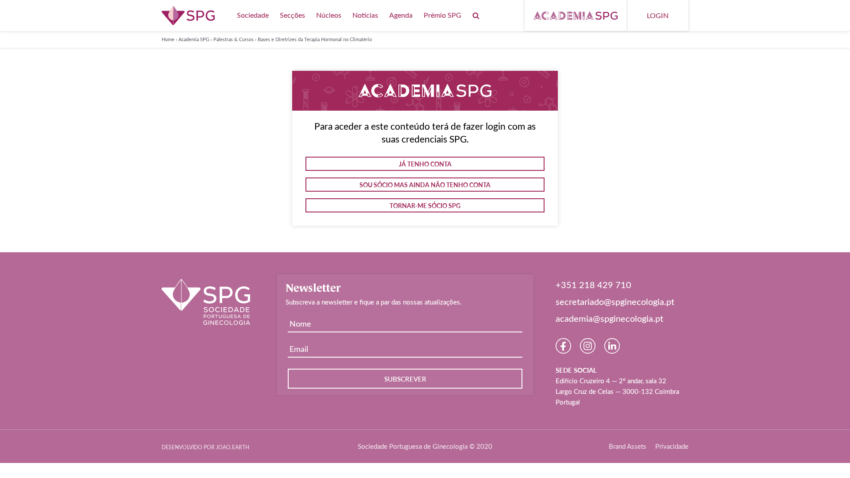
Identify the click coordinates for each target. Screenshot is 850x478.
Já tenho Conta (425, 163)
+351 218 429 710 (593, 284)
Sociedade (253, 14)
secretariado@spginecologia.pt (615, 301)
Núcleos (328, 14)
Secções (292, 14)
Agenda (401, 14)
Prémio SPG (442, 14)
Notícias (365, 14)
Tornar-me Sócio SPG (425, 205)
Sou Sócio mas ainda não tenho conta (425, 184)
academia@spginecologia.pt (609, 318)
